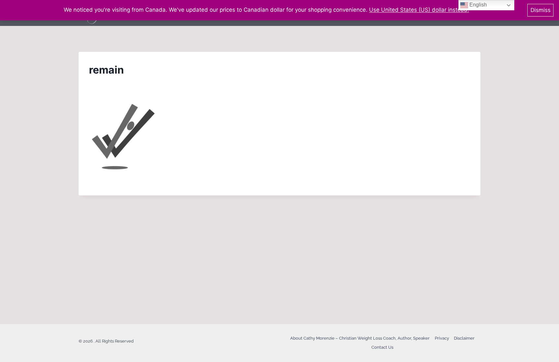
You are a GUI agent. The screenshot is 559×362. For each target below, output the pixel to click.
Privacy (442, 338)
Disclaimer (464, 338)
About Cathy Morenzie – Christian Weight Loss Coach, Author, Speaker (360, 338)
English (477, 4)
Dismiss (541, 10)
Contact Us (382, 347)
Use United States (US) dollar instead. (419, 9)
